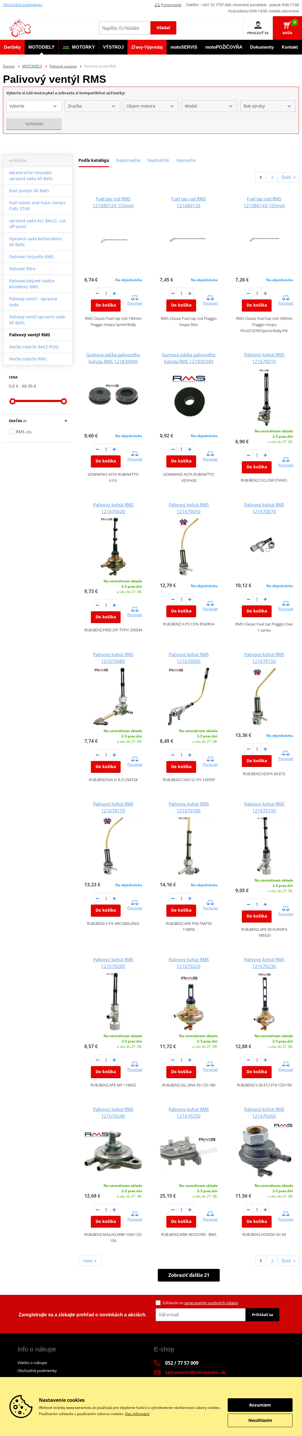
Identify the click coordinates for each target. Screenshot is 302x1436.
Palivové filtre (22, 268)
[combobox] (34, 106)
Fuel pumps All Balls (29, 190)
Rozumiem (260, 1405)
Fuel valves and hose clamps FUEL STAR (37, 205)
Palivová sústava (63, 66)
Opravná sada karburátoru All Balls (35, 241)
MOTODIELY (32, 66)
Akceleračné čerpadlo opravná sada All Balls (31, 175)
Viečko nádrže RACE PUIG (34, 347)
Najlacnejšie (128, 160)
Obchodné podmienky (22, 4)
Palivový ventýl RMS (29, 334)
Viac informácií (137, 1413)
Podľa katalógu (93, 160)
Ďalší (286, 177)
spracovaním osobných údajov (211, 1302)
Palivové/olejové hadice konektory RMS (32, 283)
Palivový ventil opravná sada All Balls (37, 319)
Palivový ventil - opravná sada (33, 301)
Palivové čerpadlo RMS (31, 256)
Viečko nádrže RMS (28, 359)
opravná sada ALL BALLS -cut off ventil (37, 223)
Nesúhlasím (260, 1420)
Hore (88, 1261)
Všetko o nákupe (32, 1362)
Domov (9, 66)
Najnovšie (186, 160)
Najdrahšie (158, 160)
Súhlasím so (200, 1302)
